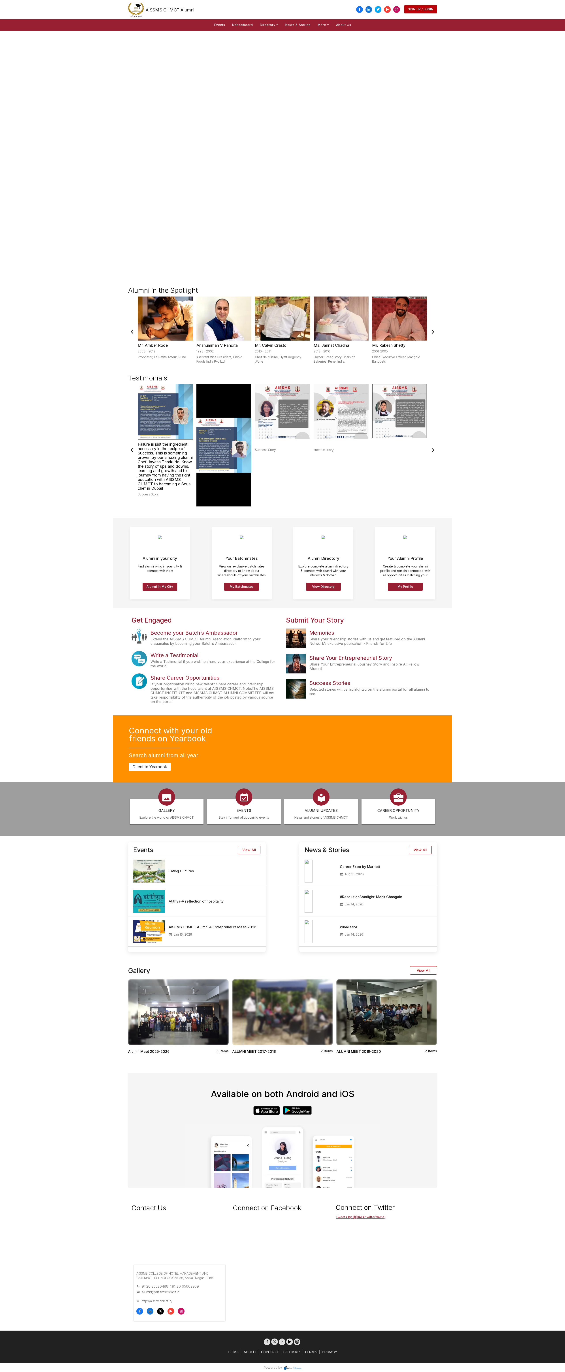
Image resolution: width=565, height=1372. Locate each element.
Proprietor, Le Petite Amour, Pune (162, 357)
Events (219, 25)
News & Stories (298, 25)
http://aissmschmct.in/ (157, 1301)
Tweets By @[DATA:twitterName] (361, 1217)
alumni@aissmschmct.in (160, 1292)
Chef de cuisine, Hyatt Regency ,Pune (278, 359)
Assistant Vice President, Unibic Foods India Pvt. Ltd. (219, 359)
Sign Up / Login (420, 9)
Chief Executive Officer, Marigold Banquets (396, 359)
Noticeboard (242, 25)
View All (249, 850)
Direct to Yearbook (149, 766)
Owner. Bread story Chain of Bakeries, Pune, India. (334, 359)
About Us (343, 25)
